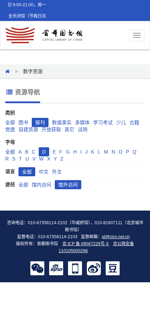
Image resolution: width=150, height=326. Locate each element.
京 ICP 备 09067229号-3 (86, 243)
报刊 (40, 122)
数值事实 (62, 122)
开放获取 (51, 129)
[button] (37, 268)
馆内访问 (41, 184)
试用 (83, 129)
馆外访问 (68, 184)
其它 (69, 129)
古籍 (134, 122)
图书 (23, 122)
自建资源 (28, 129)
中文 (43, 172)
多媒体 (82, 122)
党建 (10, 129)
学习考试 (103, 122)
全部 (10, 122)
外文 (57, 172)
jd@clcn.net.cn (116, 236)
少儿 (121, 122)
